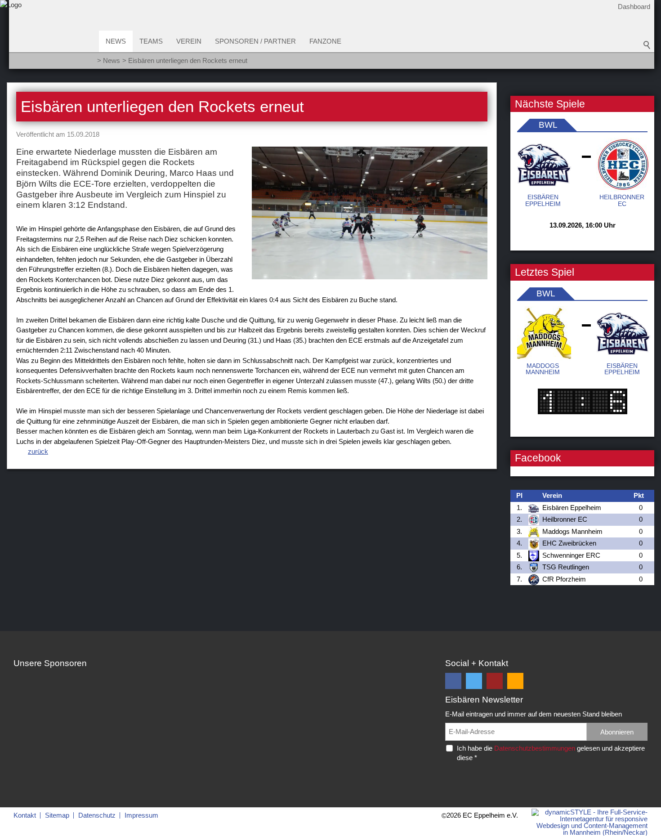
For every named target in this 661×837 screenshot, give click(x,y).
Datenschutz (97, 815)
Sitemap (57, 815)
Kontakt (24, 815)
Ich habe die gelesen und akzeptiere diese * (551, 752)
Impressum (141, 815)
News (116, 41)
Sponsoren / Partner (255, 41)
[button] (453, 681)
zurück (38, 451)
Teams (151, 41)
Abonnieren (617, 732)
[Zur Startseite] (11, 37)
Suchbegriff (647, 45)
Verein (188, 41)
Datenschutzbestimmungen (534, 748)
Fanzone (325, 41)
